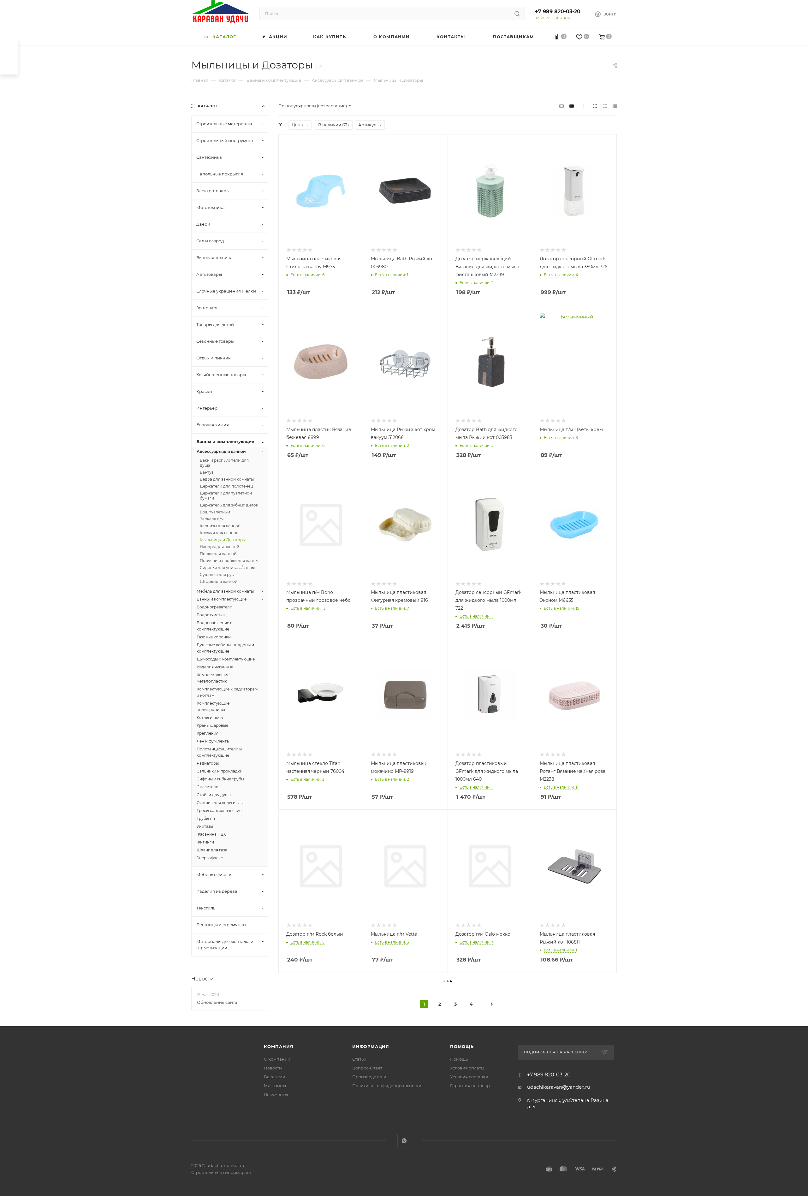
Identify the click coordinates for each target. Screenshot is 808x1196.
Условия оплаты (467, 1067)
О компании (277, 1059)
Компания (278, 1046)
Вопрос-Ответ (367, 1067)
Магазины (275, 1085)
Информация (370, 1046)
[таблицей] (614, 106)
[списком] (605, 106)
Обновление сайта (217, 1002)
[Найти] (517, 13)
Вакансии (274, 1076)
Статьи (359, 1059)
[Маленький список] (561, 106)
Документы (276, 1094)
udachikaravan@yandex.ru (558, 1087)
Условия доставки (469, 1076)
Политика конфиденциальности (386, 1085)
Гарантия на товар (470, 1085)
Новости (202, 979)
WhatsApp (404, 1140)
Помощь (462, 1046)
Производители (369, 1076)
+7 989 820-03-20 (557, 12)
